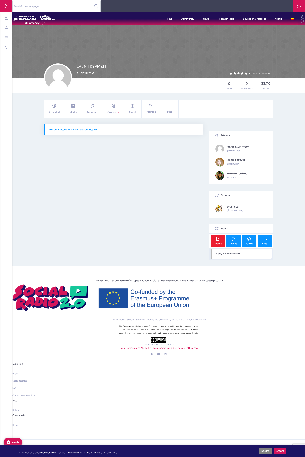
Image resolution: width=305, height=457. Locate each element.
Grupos (113, 112)
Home (169, 18)
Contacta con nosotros (23, 395)
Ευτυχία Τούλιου (237, 173)
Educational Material (254, 18)
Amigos (92, 112)
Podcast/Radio (226, 18)
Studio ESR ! (234, 206)
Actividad (54, 112)
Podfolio (151, 111)
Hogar (15, 373)
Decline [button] (265, 450)
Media (73, 112)
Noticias (16, 410)
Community (187, 18)
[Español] (292, 18)
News (206, 18)
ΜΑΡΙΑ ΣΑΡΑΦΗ (236, 160)
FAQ (14, 387)
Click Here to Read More (104, 452)
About (278, 18)
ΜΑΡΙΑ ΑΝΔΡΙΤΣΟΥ (238, 147)
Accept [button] (280, 450)
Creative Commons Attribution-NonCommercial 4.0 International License (159, 348)
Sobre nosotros (19, 380)
